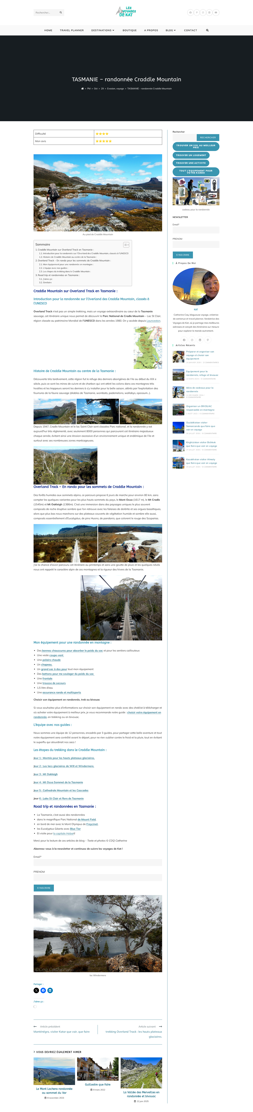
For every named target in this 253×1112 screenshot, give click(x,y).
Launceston (153, 320)
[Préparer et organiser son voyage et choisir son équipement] (178, 357)
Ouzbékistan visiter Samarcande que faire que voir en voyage (200, 426)
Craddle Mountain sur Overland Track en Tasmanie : (66, 249)
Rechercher (179, 131)
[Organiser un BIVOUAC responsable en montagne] (178, 409)
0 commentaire (208, 379)
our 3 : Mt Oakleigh (46, 774)
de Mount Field (87, 819)
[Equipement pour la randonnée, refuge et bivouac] (178, 375)
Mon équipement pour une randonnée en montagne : (68, 264)
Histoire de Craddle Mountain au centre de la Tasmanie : (70, 257)
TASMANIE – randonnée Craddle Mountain (149, 88)
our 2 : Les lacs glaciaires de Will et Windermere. (64, 766)
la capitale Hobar (63, 833)
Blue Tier (75, 828)
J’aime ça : (48, 279)
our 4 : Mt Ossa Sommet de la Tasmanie (58, 782)
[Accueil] (82, 88)
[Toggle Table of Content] (124, 245)
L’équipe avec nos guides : (55, 268)
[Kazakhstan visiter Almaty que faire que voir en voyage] (178, 463)
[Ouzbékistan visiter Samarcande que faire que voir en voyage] (178, 428)
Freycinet (92, 824)
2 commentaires (211, 362)
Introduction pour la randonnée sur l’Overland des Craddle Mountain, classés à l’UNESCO (85, 253)
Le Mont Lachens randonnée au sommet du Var (54, 1090)
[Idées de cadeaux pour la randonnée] (178, 392)
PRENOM (39, 871)
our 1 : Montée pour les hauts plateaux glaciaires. (64, 758)
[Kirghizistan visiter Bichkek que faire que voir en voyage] (178, 446)
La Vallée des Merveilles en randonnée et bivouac (141, 1094)
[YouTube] (216, 12)
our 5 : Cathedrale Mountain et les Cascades (61, 790)
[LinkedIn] (209, 12)
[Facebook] (190, 12)
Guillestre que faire (97, 1084)
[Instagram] (203, 12)
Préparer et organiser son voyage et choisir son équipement (200, 355)
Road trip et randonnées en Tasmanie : (59, 275)
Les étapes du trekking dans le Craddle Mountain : (67, 271)
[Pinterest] (197, 12)
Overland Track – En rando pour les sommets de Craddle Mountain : (74, 260)
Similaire (47, 282)
